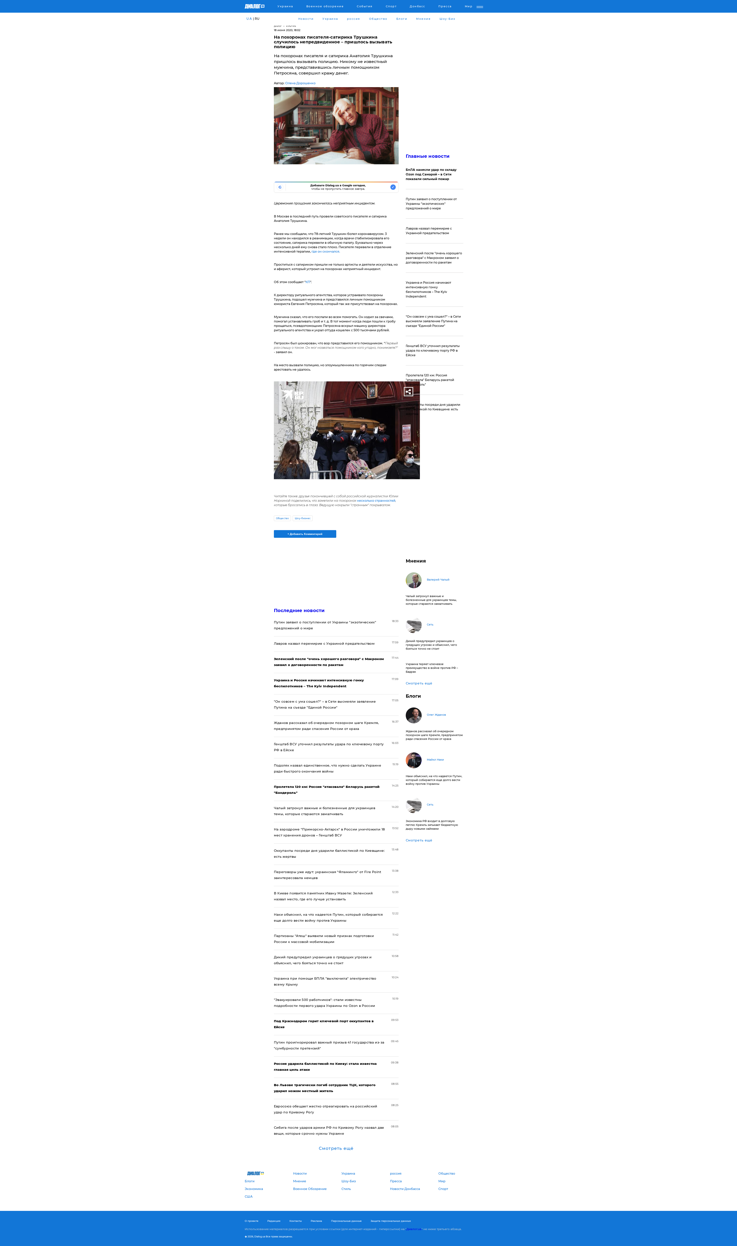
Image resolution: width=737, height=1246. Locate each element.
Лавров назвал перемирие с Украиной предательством (324, 643)
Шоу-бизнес (303, 518)
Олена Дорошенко (300, 83)
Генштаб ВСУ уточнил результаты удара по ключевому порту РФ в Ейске (433, 350)
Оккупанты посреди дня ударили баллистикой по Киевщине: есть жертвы (433, 409)
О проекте (251, 1220)
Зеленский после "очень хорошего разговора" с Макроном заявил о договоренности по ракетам (434, 257)
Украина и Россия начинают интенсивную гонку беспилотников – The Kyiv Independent (428, 289)
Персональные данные (346, 1220)
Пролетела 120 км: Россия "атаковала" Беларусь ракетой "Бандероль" (430, 379)
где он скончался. (325, 251)
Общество (282, 518)
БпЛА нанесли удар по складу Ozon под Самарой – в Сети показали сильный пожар (431, 174)
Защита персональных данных (391, 1220)
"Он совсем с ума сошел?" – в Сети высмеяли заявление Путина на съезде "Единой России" (433, 321)
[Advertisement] (336, 569)
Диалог (278, 26)
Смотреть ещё (336, 1148)
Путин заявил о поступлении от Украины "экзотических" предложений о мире (431, 203)
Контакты (295, 1220)
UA (249, 19)
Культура (291, 26)
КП (308, 282)
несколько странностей (375, 500)
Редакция (273, 1220)
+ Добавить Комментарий (305, 533)
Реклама (316, 1220)
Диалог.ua (413, 1229)
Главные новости (428, 156)
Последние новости (299, 610)
